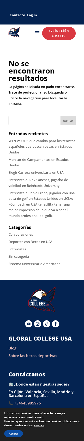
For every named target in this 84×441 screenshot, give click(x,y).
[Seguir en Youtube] (28, 323)
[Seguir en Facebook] (55, 323)
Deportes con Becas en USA (30, 241)
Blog (12, 348)
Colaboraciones (21, 234)
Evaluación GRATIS (58, 33)
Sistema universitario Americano (34, 263)
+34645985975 (27, 403)
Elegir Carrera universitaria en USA (36, 172)
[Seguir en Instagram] (37, 323)
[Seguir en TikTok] (46, 323)
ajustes (39, 425)
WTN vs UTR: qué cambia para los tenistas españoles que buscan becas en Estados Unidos (42, 146)
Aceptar (13, 433)
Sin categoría (19, 256)
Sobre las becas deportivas (33, 355)
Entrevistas (17, 249)
